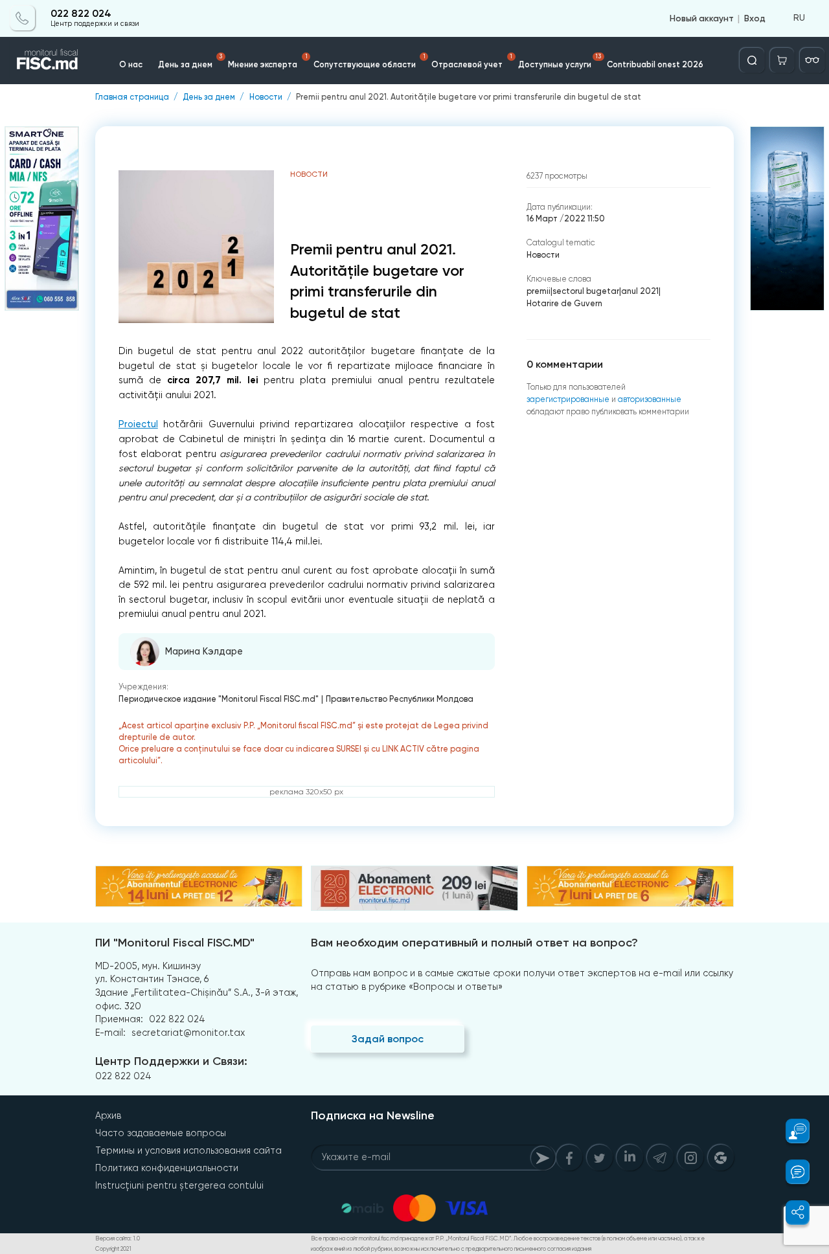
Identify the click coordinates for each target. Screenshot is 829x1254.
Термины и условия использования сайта (188, 1150)
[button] (791, 1131)
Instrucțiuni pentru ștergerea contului (179, 1185)
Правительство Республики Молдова (399, 699)
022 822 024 (81, 14)
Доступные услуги (559, 61)
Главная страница (132, 97)
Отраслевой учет (471, 61)
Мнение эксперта (267, 61)
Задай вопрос (388, 1039)
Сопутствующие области (369, 61)
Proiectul (138, 424)
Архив (108, 1115)
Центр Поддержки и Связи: (171, 1061)
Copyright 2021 (113, 1249)
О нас (130, 64)
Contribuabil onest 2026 (655, 64)
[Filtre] (812, 60)
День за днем (190, 61)
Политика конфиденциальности (166, 1168)
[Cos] (782, 60)
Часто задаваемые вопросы (160, 1133)
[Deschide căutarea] (752, 60)
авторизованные (649, 399)
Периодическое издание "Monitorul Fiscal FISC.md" (219, 699)
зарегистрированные (568, 399)
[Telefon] (22, 18)
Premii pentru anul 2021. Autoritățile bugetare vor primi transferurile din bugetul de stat (468, 97)
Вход (755, 18)
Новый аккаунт (702, 18)
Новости (265, 97)
